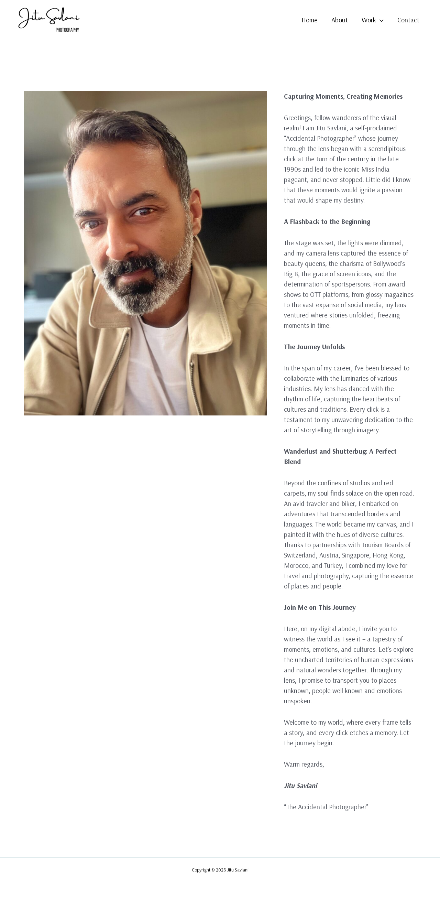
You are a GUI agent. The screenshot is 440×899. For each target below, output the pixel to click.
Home (309, 19)
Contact (408, 19)
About (339, 19)
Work (369, 19)
